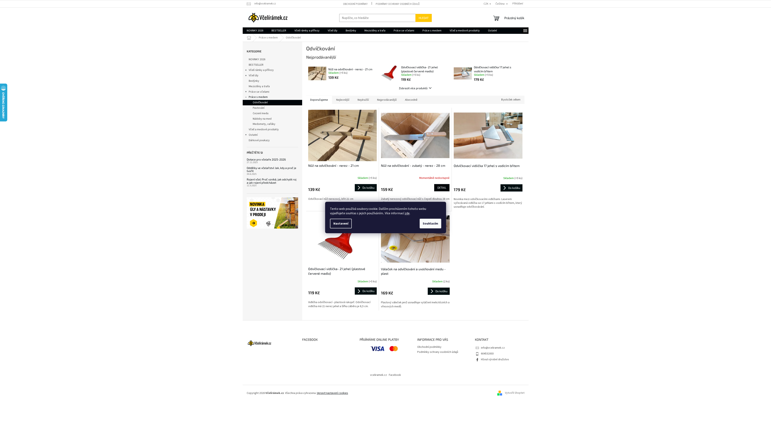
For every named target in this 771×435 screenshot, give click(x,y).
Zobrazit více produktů (413, 88)
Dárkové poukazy (259, 140)
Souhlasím (430, 223)
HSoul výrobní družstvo (495, 359)
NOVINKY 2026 (257, 59)
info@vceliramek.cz (493, 348)
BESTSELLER (256, 65)
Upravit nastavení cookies (332, 393)
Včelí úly (253, 76)
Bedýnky (254, 81)
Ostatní (253, 135)
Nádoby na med (262, 119)
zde (407, 213)
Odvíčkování (260, 102)
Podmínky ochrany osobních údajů (398, 4)
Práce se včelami (259, 92)
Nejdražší (363, 100)
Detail (441, 187)
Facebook (395, 375)
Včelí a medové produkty (264, 129)
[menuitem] (255, 30)
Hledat (424, 18)
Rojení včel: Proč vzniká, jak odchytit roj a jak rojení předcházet (272, 181)
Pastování (258, 108)
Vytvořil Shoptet (514, 393)
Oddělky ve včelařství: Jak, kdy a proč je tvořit (271, 169)
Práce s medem (258, 97)
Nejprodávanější (387, 100)
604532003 (487, 354)
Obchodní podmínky (355, 4)
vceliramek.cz (378, 375)
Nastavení (340, 223)
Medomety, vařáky (264, 124)
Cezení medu (260, 113)
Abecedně (411, 100)
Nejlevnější (342, 100)
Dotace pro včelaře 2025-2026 (266, 159)
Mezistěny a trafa (259, 86)
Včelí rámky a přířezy (261, 70)
